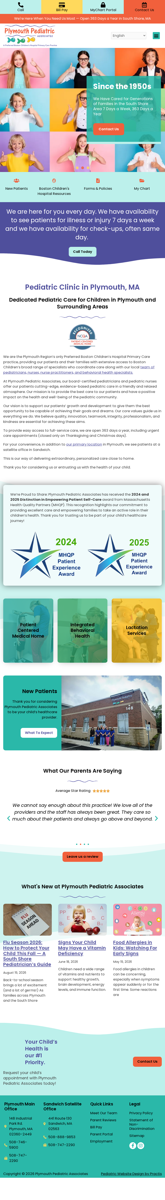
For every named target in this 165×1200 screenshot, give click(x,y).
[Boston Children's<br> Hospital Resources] (54, 180)
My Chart (142, 188)
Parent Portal (101, 1134)
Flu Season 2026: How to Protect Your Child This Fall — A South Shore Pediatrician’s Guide (27, 953)
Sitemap (136, 1136)
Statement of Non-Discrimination (141, 1124)
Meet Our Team (103, 1113)
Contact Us (109, 129)
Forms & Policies (98, 188)
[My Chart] (142, 180)
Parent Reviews (103, 1120)
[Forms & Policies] (98, 180)
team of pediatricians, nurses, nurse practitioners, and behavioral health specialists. (78, 370)
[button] (156, 35)
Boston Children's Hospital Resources (54, 191)
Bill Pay (96, 1127)
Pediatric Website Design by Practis (131, 1173)
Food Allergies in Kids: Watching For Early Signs (135, 948)
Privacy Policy (141, 1113)
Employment (101, 1141)
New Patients (16, 188)
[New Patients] (16, 180)
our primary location (84, 444)
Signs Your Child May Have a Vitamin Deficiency (82, 948)
